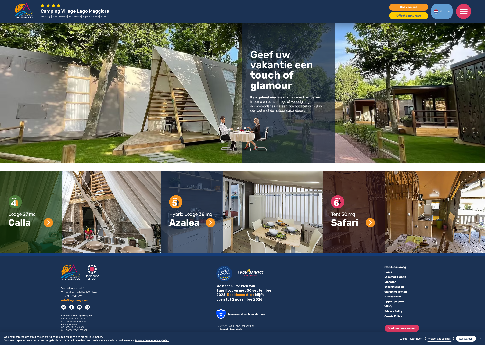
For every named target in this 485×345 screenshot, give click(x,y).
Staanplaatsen (394, 286)
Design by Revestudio (231, 329)
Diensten (390, 281)
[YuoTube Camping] (79, 307)
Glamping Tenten (395, 291)
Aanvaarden (466, 338)
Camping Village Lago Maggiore (75, 11)
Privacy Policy (393, 311)
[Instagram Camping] (87, 307)
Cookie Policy (393, 316)
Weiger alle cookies (439, 338)
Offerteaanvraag (395, 267)
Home (388, 272)
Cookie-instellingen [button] (411, 338)
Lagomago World (395, 277)
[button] (463, 11)
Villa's (388, 306)
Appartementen (394, 301)
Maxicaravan (392, 296)
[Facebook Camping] (71, 307)
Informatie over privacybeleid (152, 340)
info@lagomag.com (74, 300)
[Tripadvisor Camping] (63, 307)
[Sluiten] (480, 338)
